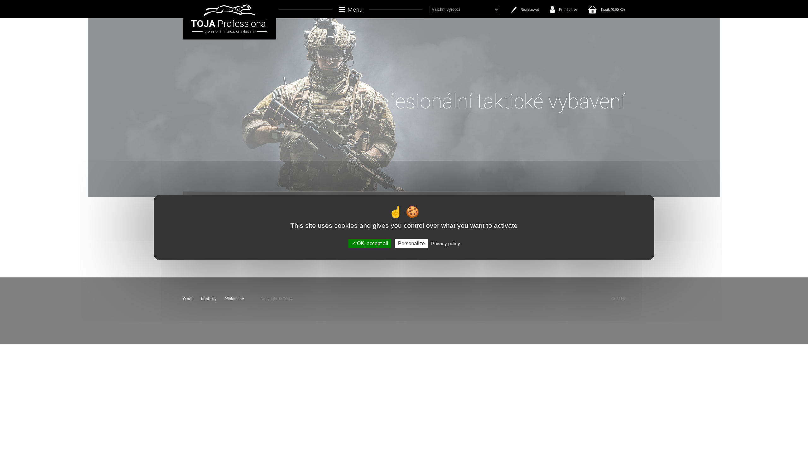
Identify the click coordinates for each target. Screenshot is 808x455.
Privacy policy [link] (445, 243)
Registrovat (529, 9)
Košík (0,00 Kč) (613, 9)
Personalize (411, 243)
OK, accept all (372, 243)
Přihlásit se (568, 9)
